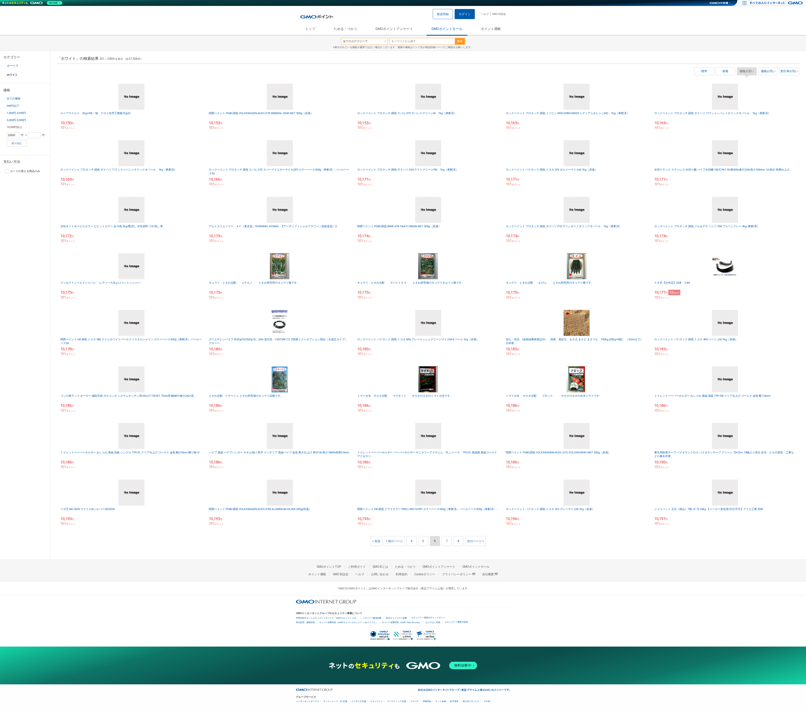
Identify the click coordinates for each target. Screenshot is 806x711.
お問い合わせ (380, 574)
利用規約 (401, 574)
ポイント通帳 (491, 29)
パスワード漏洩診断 (371, 618)
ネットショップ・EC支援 (335, 701)
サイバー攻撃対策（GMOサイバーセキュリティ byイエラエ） (348, 622)
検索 (460, 41)
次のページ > (475, 541)
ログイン (465, 14)
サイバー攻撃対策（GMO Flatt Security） (401, 622)
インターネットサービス (307, 701)
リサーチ (414, 701)
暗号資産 (454, 701)
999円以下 (13, 105)
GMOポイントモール (447, 29)
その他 (487, 701)
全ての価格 (13, 98)
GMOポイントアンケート (394, 29)
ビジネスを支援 (358, 701)
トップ (310, 29)
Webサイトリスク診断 (396, 618)
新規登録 (443, 14)
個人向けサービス (471, 701)
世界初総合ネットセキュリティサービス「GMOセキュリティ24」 (327, 618)
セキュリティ (376, 701)
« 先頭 (376, 541)
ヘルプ (485, 14)
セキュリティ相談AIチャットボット (428, 617)
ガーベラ (12, 65)
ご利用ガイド (357, 566)
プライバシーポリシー (456, 574)
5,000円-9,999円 (16, 120)
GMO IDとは (380, 566)
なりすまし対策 (433, 622)
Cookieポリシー (424, 574)
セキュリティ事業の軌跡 (456, 622)
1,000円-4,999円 (16, 113)
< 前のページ (394, 541)
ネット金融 (440, 701)
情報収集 (427, 701)
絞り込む (17, 143)
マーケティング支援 (396, 701)
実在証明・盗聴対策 (305, 622)
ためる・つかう (345, 29)
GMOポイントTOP (329, 566)
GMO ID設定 (499, 14)
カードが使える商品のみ (25, 171)
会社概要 (488, 574)
